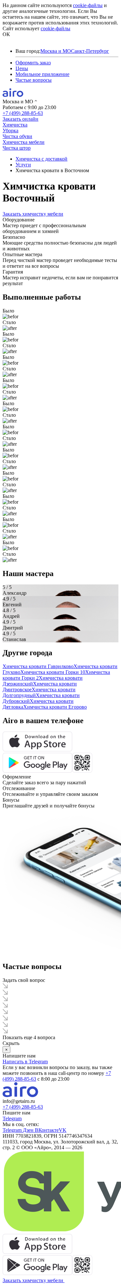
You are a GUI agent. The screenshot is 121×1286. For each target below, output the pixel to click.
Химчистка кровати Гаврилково (38, 666)
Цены (21, 68)
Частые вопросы (33, 80)
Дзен (29, 1130)
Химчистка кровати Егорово (55, 707)
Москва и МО (55, 51)
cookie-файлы (88, 5)
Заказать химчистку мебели (33, 214)
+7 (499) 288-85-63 (23, 113)
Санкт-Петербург (90, 51)
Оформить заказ (33, 62)
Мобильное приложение (42, 74)
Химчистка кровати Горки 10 (52, 672)
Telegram (12, 1118)
